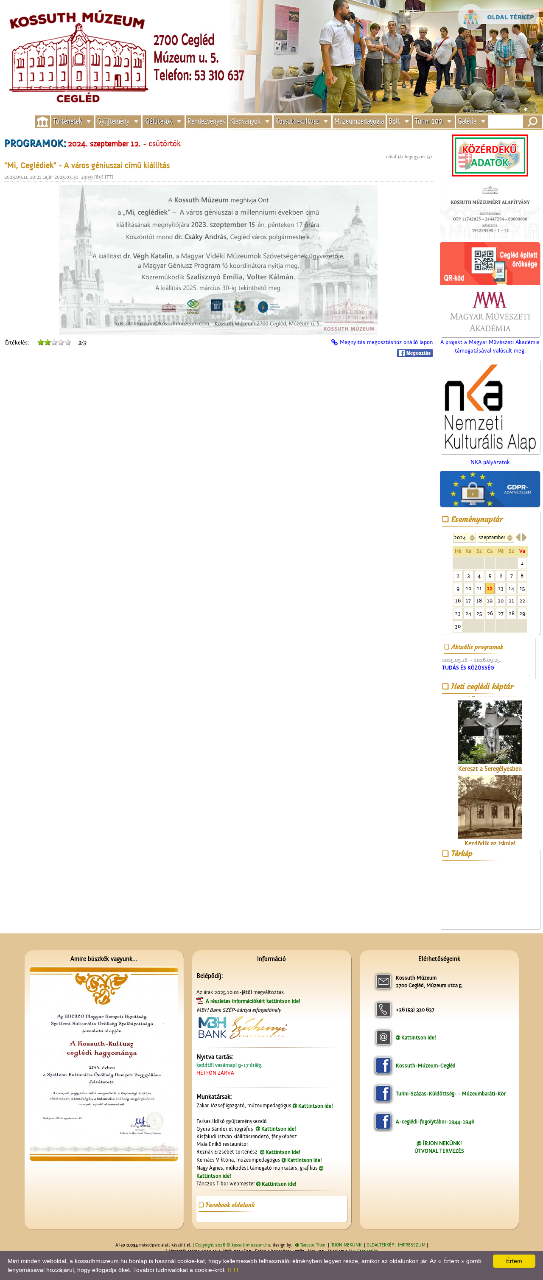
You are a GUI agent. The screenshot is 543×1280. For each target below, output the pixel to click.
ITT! (232, 1269)
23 (458, 613)
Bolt (394, 121)
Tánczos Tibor (312, 1245)
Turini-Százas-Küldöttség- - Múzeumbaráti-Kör (451, 1093)
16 (458, 600)
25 (479, 613)
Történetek (67, 121)
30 (458, 626)
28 (512, 613)
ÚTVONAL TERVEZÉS (439, 1151)
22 (522, 600)
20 (501, 600)
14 (511, 588)
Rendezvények (206, 121)
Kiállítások (158, 121)
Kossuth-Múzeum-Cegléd (426, 1065)
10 (468, 588)
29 (522, 613)
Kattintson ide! (315, 1106)
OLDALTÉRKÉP (380, 1245)
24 (468, 613)
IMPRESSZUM (411, 1245)
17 (468, 600)
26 (490, 613)
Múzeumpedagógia (359, 121)
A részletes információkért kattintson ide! (254, 1001)
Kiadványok (245, 121)
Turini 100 (428, 121)
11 (479, 588)
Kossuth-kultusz (297, 121)
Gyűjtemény (113, 121)
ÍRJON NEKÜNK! (346, 1245)
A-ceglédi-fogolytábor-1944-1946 (435, 1121)
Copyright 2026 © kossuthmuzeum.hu (232, 1245)
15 (522, 588)
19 (490, 600)
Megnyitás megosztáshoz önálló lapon (386, 342)
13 (501, 588)
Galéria (467, 121)
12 (490, 588)
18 (479, 600)
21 (511, 600)
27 (501, 613)
